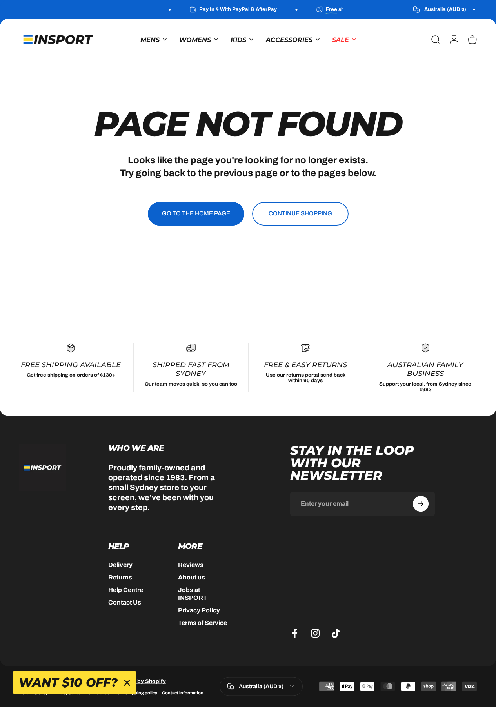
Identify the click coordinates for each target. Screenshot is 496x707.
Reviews (190, 564)
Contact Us (124, 602)
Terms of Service (202, 623)
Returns (120, 577)
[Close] (127, 683)
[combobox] (445, 9)
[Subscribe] (421, 504)
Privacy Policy (199, 610)
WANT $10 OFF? (68, 682)
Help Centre (125, 590)
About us (191, 577)
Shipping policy (141, 692)
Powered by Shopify (139, 681)
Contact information (182, 692)
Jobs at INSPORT (192, 594)
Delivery (120, 564)
